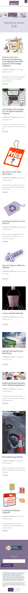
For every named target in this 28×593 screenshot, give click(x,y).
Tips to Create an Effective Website (13, 266)
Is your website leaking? (12, 313)
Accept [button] (10, 589)
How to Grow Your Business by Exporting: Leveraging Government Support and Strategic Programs (12, 61)
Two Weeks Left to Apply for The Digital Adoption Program (13, 111)
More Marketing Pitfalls (12, 457)
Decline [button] (17, 589)
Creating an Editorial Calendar (11, 511)
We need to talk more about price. (11, 173)
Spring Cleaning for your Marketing (12, 352)
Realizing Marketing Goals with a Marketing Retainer (13, 384)
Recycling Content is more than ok (13, 222)
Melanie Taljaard (9, 69)
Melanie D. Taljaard (10, 117)
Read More (5, 84)
